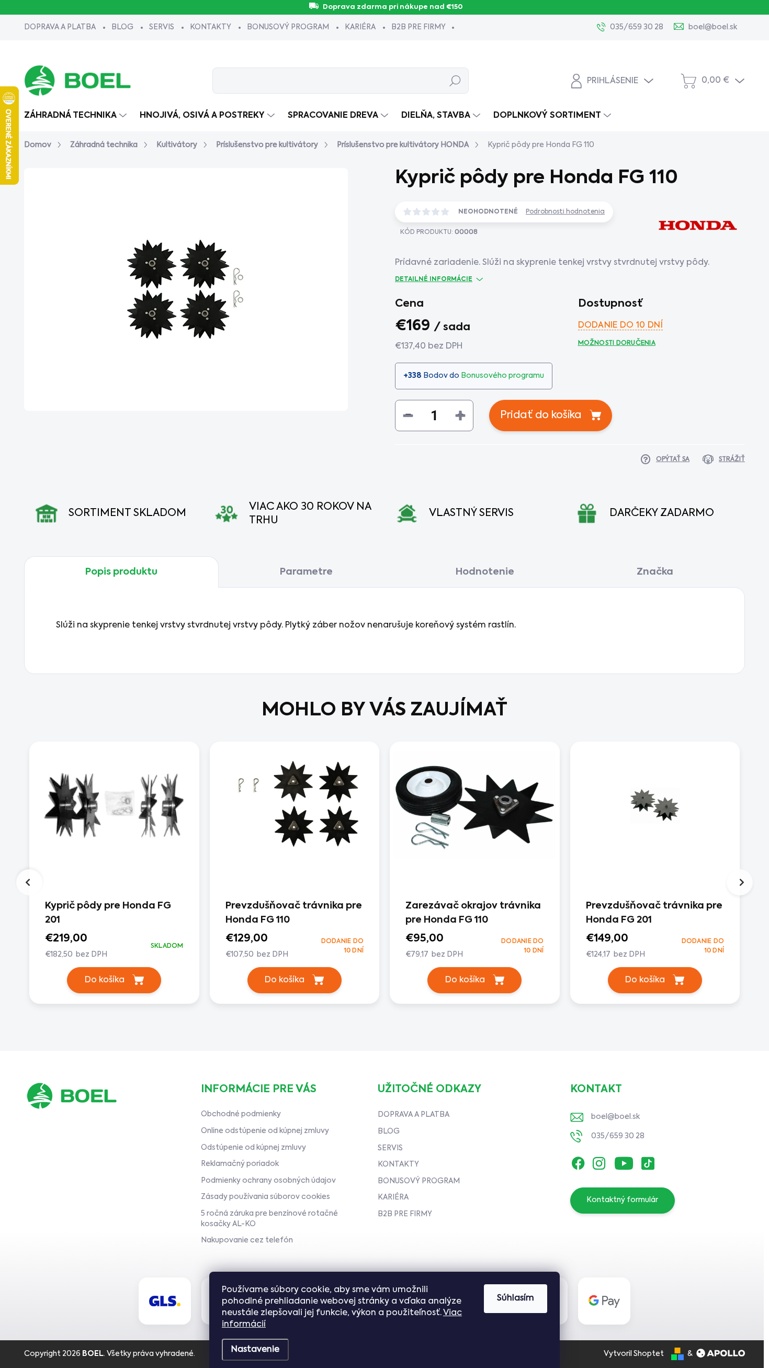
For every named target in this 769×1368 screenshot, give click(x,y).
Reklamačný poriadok (240, 1164)
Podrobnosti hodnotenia (565, 212)
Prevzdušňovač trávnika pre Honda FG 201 (654, 913)
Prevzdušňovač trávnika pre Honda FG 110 (293, 913)
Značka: (686, 263)
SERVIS (161, 27)
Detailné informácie (433, 279)
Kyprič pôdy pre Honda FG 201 (108, 913)
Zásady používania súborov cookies (265, 1197)
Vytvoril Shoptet (634, 1354)
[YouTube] (624, 1161)
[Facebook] (578, 1161)
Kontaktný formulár (622, 1200)
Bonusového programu (502, 375)
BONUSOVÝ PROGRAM (288, 27)
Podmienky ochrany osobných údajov (268, 1180)
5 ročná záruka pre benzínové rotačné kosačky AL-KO (269, 1219)
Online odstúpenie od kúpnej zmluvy (265, 1131)
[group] (114, 875)
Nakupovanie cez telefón (247, 1240)
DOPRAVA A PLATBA (60, 27)
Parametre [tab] (306, 572)
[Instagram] (599, 1161)
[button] (114, 946)
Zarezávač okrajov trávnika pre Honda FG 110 (473, 913)
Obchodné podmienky (241, 1114)
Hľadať (455, 80)
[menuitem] (76, 115)
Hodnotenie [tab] (485, 572)
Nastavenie (255, 1349)
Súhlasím (515, 1298)
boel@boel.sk (615, 1116)
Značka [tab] (655, 572)
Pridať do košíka (541, 415)
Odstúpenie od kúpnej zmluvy (253, 1147)
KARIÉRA (360, 27)
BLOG (122, 27)
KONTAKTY (210, 27)
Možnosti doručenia (616, 343)
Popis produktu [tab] (121, 572)
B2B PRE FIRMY (418, 27)
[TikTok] (647, 1161)
